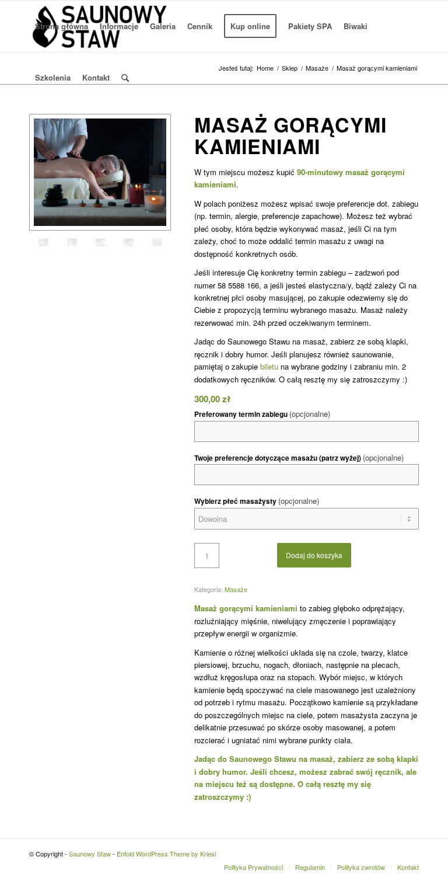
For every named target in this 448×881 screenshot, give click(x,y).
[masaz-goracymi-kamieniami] (157, 242)
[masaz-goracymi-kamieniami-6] (100, 172)
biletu (269, 366)
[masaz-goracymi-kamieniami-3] (128, 242)
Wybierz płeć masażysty (256, 500)
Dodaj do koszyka (314, 555)
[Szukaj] (125, 77)
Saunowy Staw (90, 853)
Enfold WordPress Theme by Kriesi (166, 853)
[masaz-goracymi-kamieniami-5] (72, 242)
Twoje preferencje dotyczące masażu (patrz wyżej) (299, 457)
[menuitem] (61, 26)
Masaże (236, 589)
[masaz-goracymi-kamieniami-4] (100, 242)
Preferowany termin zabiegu (262, 413)
